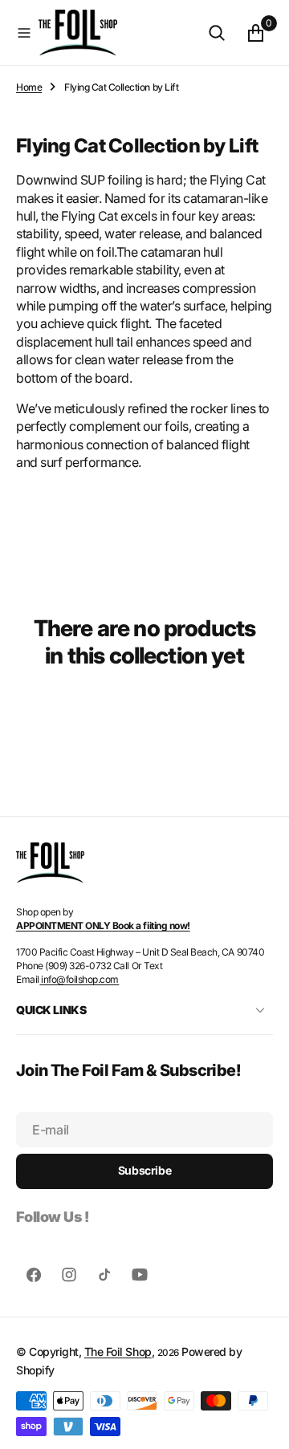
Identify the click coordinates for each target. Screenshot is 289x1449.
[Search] (216, 33)
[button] (24, 33)
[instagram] (69, 1275)
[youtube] (139, 1275)
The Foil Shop (118, 1351)
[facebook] (33, 1275)
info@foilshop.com (79, 979)
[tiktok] (104, 1275)
